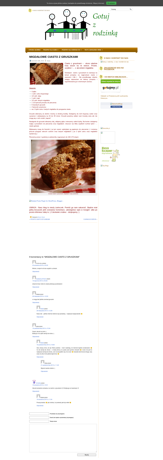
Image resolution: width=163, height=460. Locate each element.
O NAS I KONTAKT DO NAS (41, 10)
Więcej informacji (98, 3)
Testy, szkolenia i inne (93, 50)
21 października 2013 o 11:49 (50, 365)
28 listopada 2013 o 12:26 (44, 310)
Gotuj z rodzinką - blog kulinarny (78, 30)
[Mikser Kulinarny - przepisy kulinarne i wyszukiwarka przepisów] (111, 162)
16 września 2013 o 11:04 (44, 399)
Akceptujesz (111, 3)
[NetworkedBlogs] (116, 104)
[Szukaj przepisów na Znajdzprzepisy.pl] (104, 166)
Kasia (42, 309)
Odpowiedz (35, 271)
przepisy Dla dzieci (51, 50)
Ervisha (38, 383)
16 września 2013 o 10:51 (40, 385)
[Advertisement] (63, 240)
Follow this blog (116, 106)
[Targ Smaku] (108, 143)
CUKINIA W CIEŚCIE (89, 219)
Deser (39, 217)
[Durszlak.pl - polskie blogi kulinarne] (105, 128)
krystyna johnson (41, 279)
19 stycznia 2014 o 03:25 (39, 281)
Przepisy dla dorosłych (72, 50)
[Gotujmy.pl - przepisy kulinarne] (111, 92)
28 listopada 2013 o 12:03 (40, 296)
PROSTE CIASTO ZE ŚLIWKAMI (40, 219)
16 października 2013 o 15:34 (41, 328)
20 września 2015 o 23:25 (40, 265)
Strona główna (35, 50)
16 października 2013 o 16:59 (46, 345)
